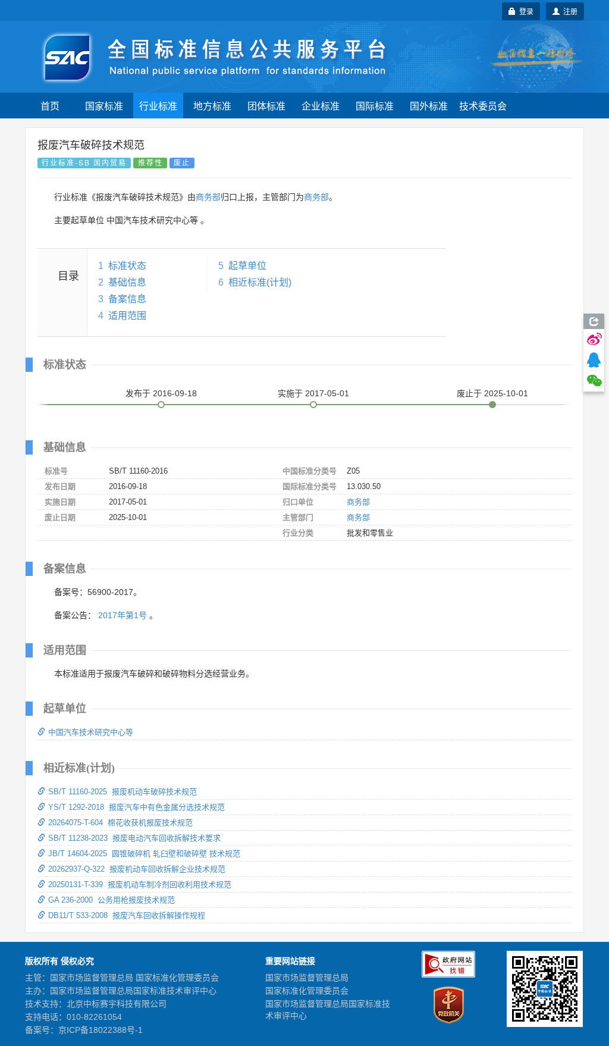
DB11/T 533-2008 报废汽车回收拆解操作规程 (126, 915)
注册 (568, 11)
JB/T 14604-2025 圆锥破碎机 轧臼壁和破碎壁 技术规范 (144, 853)
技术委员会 (483, 105)
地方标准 (212, 105)
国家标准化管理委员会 (307, 990)
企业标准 (321, 105)
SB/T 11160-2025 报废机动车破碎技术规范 (122, 791)
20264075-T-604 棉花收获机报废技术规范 (120, 822)
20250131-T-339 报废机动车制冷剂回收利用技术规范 (139, 884)
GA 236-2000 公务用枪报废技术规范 (111, 899)
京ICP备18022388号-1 (100, 1030)
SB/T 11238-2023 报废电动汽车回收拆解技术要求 (134, 838)
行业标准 (158, 105)
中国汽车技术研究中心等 (90, 732)
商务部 (208, 197)
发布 (161, 393)
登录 (524, 11)
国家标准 (104, 105)
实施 (313, 393)
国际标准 (375, 105)
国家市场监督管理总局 (307, 977)
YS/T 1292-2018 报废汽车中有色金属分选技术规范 (136, 807)
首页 (49, 105)
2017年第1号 (122, 615)
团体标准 (266, 105)
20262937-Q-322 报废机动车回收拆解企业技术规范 (136, 869)
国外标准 (429, 105)
